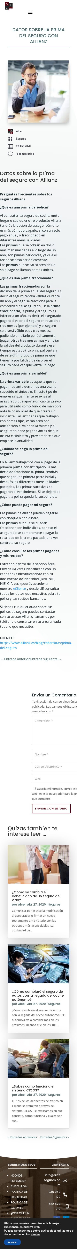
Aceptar (12, 1242)
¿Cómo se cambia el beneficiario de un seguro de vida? (36, 896)
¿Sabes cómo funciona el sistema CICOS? (33, 1088)
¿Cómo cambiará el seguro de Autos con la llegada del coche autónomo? (38, 995)
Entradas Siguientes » (54, 1137)
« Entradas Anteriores (22, 1137)
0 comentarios (25, 153)
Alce (21, 904)
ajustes (35, 1234)
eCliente (19, 588)
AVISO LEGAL (19, 1186)
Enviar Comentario (51, 809)
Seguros (21, 138)
